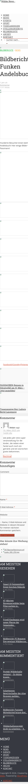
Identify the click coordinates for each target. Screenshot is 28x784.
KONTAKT (8, 37)
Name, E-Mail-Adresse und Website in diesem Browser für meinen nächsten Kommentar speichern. (13, 526)
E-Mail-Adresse (7, 507)
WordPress (22, 775)
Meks (2, 775)
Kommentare (8, 679)
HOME (6, 15)
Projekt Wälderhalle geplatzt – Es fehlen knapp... (12, 674)
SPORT (6, 23)
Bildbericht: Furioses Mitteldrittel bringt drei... (15, 711)
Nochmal (7, 456)
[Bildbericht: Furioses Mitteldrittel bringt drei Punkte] (8, 707)
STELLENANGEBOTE (13, 28)
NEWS (6, 17)
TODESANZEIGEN (11, 26)
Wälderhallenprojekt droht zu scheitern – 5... (14, 727)
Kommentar (5, 85)
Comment (4, 471)
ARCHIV (7, 34)
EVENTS (7, 20)
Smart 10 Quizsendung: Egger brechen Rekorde (14, 585)
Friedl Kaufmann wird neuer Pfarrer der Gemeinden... (13, 622)
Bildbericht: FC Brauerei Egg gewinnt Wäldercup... (15, 640)
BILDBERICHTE (10, 31)
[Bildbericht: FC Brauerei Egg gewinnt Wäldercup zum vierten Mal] (8, 636)
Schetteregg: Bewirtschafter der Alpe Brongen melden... (14, 693)
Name (3, 499)
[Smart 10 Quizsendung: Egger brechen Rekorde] (8, 581)
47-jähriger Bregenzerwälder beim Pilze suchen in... (13, 603)
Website (3, 514)
